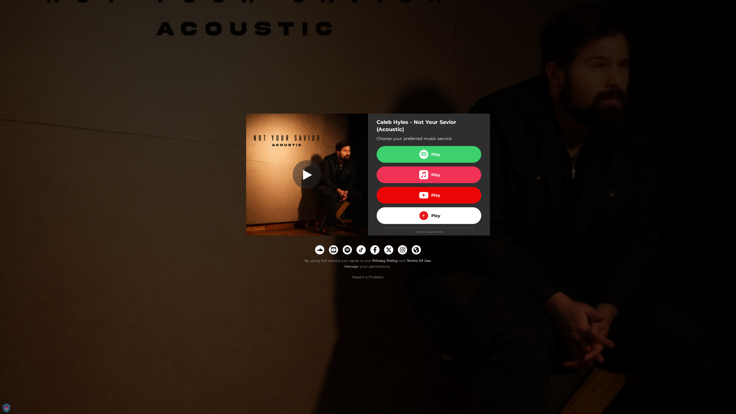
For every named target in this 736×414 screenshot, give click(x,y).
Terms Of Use (419, 260)
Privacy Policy (385, 260)
